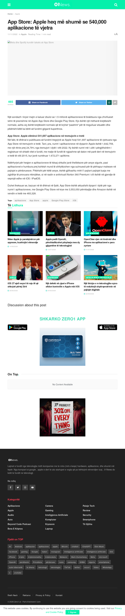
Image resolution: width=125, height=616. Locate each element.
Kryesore (15, 233)
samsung (72, 562)
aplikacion (30, 546)
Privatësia (37, 562)
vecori (87, 567)
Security (87, 514)
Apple (17, 13)
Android (18, 546)
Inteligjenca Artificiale (98, 277)
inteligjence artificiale (96, 551)
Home (10, 13)
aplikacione (20, 200)
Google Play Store (60, 200)
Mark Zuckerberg (79, 557)
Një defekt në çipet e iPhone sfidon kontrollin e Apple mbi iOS (63, 285)
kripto (21, 557)
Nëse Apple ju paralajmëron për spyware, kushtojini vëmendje (24, 240)
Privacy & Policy (43, 595)
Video (96, 567)
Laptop (49, 528)
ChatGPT (86, 546)
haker (44, 551)
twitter (77, 567)
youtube (17, 572)
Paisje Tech (89, 505)
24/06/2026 (51, 290)
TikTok (67, 567)
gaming (24, 551)
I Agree (72, 612)
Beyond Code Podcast (19, 524)
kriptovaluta (50, 557)
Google (35, 551)
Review (86, 510)
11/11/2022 (12, 34)
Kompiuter (50, 519)
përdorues (50, 562)
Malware (63, 557)
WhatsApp (107, 567)
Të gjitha (87, 524)
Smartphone (89, 519)
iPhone (12, 557)
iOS (74, 200)
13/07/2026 (51, 250)
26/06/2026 (13, 290)
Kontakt (59, 595)
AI (10, 546)
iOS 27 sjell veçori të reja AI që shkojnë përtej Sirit (23, 285)
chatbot (75, 546)
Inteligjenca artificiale (73, 551)
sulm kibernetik (16, 567)
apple (45, 200)
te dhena (30, 567)
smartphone (104, 562)
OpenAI (12, 562)
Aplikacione (92, 233)
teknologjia (55, 567)
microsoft (103, 557)
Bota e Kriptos (15, 528)
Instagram (55, 551)
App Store (34, 200)
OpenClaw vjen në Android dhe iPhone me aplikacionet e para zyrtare (100, 242)
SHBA (82, 562)
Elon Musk (99, 546)
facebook (13, 551)
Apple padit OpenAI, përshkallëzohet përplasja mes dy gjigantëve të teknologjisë (63, 242)
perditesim (24, 562)
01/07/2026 (89, 250)
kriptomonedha (34, 557)
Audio (11, 514)
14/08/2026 (13, 246)
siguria (92, 562)
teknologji (42, 567)
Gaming (49, 510)
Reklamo (26, 595)
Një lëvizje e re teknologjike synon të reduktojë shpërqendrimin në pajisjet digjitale (101, 286)
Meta (93, 557)
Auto (10, 519)
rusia (61, 562)
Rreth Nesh (13, 595)
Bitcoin (65, 546)
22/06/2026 (89, 294)
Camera (49, 505)
